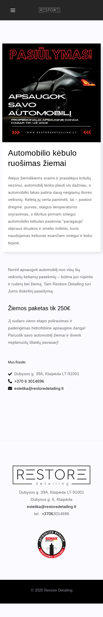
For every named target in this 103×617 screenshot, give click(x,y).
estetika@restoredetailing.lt (51, 506)
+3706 (47, 513)
